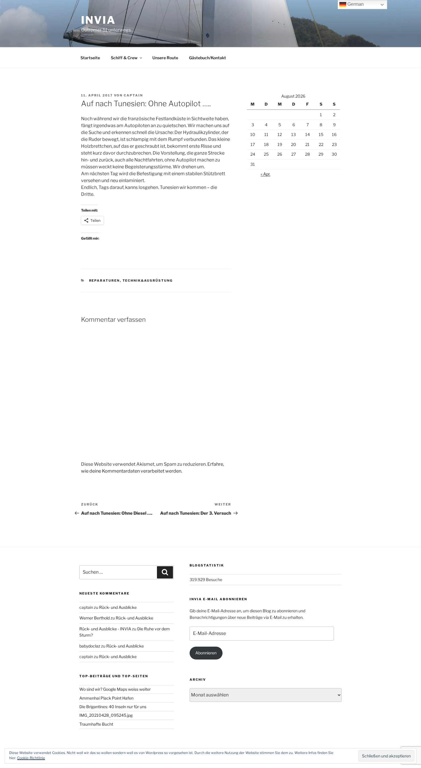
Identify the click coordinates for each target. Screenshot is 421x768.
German (355, 4)
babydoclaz (89, 645)
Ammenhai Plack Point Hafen (106, 698)
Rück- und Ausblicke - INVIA (105, 628)
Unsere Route (165, 57)
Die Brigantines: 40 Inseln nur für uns (112, 706)
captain (133, 95)
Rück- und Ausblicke (118, 607)
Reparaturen (104, 281)
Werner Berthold (94, 617)
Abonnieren (206, 652)
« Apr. (265, 173)
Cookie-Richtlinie (31, 758)
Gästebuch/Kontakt (207, 57)
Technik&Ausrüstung (148, 281)
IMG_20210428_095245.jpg (106, 715)
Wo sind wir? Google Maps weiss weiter (115, 689)
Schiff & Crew (124, 57)
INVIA (98, 20)
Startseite (90, 57)
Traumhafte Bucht (96, 724)
